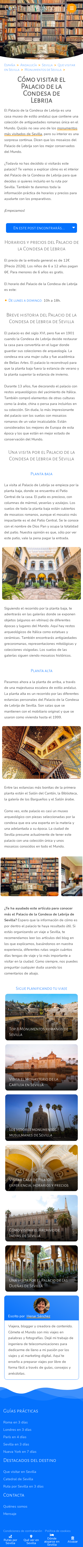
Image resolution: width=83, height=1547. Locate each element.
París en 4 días (14, 1437)
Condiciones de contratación (22, 1531)
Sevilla (47, 65)
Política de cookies (58, 1531)
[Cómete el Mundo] (30, 7)
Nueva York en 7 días (19, 1452)
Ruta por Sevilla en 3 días (23, 1486)
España (9, 65)
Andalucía (28, 65)
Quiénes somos (15, 1506)
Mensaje (9, 1514)
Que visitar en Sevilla (19, 1472)
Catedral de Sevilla (18, 1479)
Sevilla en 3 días (16, 1444)
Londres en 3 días (17, 1430)
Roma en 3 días (15, 1422)
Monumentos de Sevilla (43, 70)
